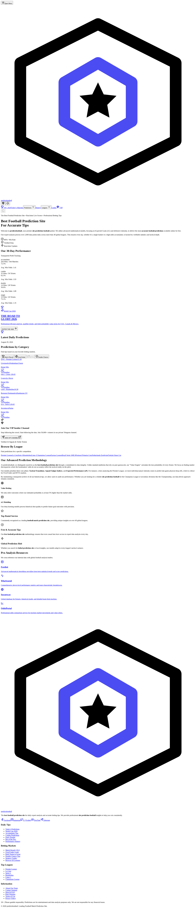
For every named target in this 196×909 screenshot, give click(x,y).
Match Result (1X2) (12, 850)
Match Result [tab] (9, 357)
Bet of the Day (10, 839)
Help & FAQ (10, 892)
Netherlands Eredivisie (100, 455)
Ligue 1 (34, 455)
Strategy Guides (11, 858)
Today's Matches (17, 208)
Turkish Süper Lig (114, 455)
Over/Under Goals (12, 852)
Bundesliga (27, 455)
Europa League (56, 455)
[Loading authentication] (3, 211)
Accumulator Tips (11, 833)
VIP (61, 208)
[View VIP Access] (3, 203)
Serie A (20, 455)
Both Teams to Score (12, 854)
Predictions (28, 208)
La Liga (15, 455)
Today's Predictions (12, 829)
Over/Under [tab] (21, 357)
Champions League (44, 455)
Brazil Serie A (67, 455)
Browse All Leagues (12, 860)
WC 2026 (7, 208)
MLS (74, 455)
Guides (53, 208)
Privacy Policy (10, 898)
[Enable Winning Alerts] (7, 203)
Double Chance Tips (12, 856)
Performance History (12, 841)
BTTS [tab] (32, 357)
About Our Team (11, 888)
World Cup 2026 (11, 831)
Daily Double (10, 837)
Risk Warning (10, 894)
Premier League (6, 455)
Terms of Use (10, 896)
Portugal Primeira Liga (84, 455)
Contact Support (11, 890)
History (38, 208)
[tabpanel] (98, 388)
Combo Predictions (12, 835)
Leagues (45, 208)
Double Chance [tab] (43, 357)
